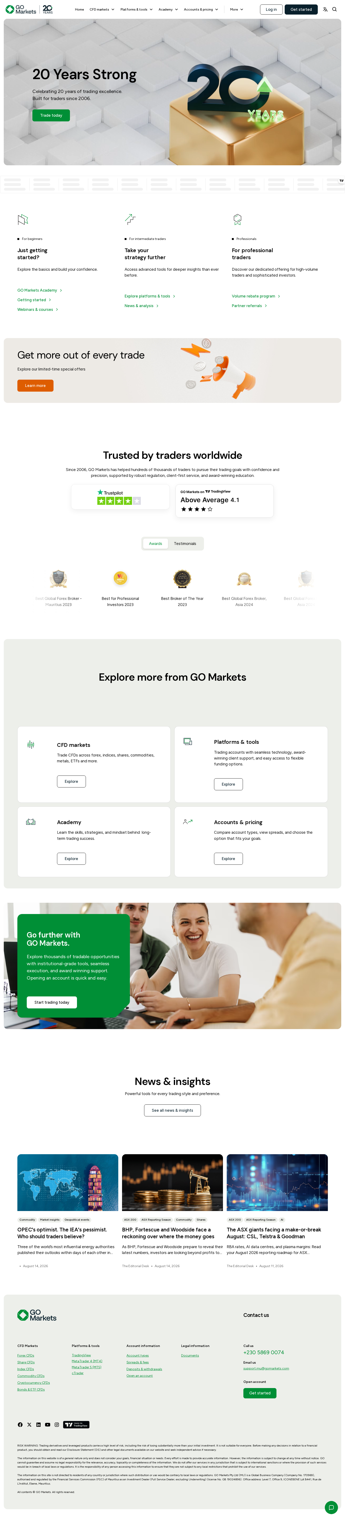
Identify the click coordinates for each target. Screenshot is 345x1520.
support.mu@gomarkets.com (266, 1368)
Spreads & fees (137, 1362)
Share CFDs (26, 1362)
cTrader (78, 1373)
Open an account (139, 1376)
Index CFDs (25, 1369)
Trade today (51, 115)
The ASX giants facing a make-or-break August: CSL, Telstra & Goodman (274, 1233)
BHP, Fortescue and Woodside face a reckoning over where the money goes (168, 1233)
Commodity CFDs (31, 1376)
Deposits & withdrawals (144, 1369)
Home (79, 9)
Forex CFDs (25, 1356)
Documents (190, 1356)
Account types (137, 1356)
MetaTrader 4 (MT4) (87, 1361)
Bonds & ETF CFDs (31, 1390)
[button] (102, 9)
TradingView (81, 1355)
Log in (271, 9)
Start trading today (51, 1002)
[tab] (155, 544)
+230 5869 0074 (263, 1352)
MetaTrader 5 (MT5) (86, 1367)
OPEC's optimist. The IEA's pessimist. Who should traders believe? (62, 1233)
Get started (301, 9)
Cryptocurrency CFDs (33, 1383)
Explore (71, 781)
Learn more (35, 385)
